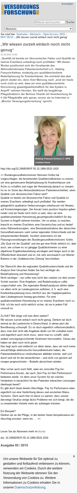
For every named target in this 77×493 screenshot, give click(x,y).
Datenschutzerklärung (30, 487)
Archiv (42, 431)
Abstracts (35, 34)
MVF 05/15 (7, 37)
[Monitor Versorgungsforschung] (20, 9)
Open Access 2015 (54, 34)
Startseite (21, 34)
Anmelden (67, 3)
